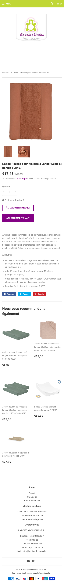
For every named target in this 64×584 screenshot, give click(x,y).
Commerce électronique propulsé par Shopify (31, 573)
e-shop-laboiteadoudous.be (34, 570)
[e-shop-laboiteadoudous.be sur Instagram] (33, 561)
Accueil (5, 72)
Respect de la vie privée (32, 519)
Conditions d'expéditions (32, 515)
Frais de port (22, 178)
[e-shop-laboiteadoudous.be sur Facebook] (28, 561)
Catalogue (32, 497)
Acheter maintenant (17, 218)
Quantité (6, 186)
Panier (58, 4)
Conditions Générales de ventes (32, 511)
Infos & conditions (32, 500)
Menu (8, 4)
